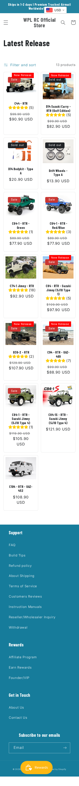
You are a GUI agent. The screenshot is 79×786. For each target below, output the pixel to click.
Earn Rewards (20, 667)
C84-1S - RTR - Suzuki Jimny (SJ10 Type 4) (58, 419)
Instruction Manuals (25, 607)
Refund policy (20, 566)
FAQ (12, 545)
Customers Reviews (25, 596)
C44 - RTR (21, 103)
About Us (16, 707)
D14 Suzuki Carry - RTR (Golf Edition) (58, 108)
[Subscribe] (65, 747)
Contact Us (18, 718)
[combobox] (55, 10)
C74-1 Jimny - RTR (22, 286)
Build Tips (17, 555)
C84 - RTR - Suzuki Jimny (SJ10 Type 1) (58, 290)
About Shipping (21, 576)
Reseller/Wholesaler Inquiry (32, 617)
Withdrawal (18, 627)
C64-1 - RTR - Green (21, 225)
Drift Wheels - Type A (58, 173)
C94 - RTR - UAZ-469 (58, 354)
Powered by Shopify (56, 769)
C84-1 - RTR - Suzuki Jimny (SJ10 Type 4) (21, 419)
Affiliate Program (23, 657)
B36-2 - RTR (21, 352)
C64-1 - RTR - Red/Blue (58, 225)
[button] (6, 22)
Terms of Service (23, 586)
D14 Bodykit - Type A (20, 171)
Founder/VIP (19, 678)
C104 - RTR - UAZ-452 (20, 489)
